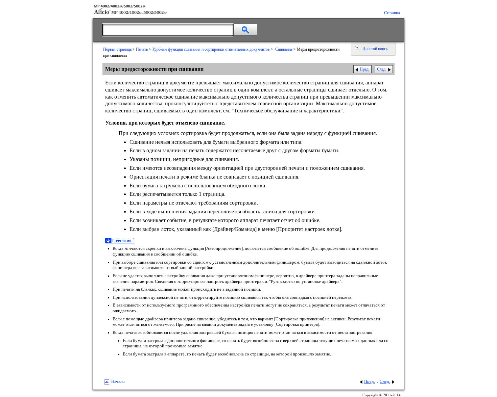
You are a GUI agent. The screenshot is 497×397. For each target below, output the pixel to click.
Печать (142, 49)
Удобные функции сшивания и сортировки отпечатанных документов (211, 49)
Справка (392, 12)
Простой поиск (375, 48)
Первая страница (117, 49)
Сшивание (283, 49)
